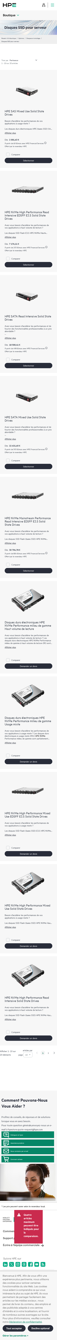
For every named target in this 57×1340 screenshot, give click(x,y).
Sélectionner (28, 160)
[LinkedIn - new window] (5, 1264)
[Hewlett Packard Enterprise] (9, 5)
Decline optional (40, 1328)
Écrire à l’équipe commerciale (21, 1245)
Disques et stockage (33, 38)
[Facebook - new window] (30, 1264)
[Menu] (52, 5)
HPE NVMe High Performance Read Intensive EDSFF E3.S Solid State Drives (27, 215)
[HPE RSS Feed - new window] (43, 1264)
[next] (54, 1052)
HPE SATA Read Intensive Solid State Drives (28, 317)
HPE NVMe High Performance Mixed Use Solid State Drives (27, 906)
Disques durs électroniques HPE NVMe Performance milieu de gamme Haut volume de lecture (28, 625)
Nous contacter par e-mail (19, 1151)
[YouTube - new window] (36, 1264)
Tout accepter (14, 1328)
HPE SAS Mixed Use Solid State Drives (24, 112)
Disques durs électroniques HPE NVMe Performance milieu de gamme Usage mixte (28, 721)
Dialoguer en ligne (17, 1135)
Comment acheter (17, 1159)
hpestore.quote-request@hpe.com (25, 1129)
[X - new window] (11, 1264)
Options (21, 38)
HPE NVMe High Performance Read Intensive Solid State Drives (27, 999)
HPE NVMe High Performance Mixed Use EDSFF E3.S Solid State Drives (27, 814)
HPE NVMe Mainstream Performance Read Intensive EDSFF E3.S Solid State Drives (28, 521)
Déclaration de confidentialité (25, 1321)
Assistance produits (17, 1143)
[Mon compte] (43, 5)
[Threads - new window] (24, 1264)
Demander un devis (28, 666)
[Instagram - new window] (17, 1264)
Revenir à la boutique (8, 38)
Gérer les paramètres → (15, 1335)
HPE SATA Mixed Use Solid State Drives (25, 418)
